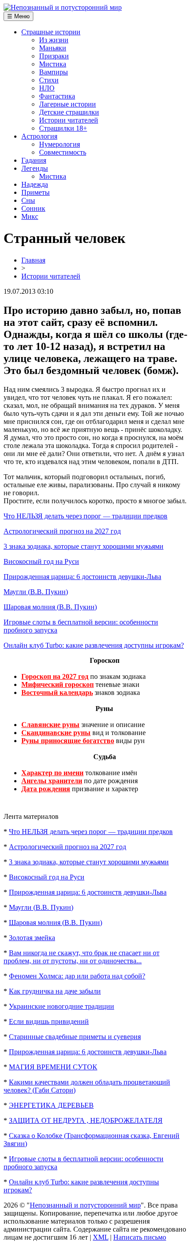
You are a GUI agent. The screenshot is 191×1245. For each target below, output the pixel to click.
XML (100, 1237)
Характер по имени (52, 773)
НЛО (47, 88)
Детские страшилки (69, 112)
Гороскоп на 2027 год (54, 676)
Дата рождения (45, 789)
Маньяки (52, 48)
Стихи (49, 80)
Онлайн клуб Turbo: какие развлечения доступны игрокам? (94, 645)
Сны (28, 200)
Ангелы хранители (51, 781)
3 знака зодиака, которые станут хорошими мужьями (83, 546)
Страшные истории (50, 32)
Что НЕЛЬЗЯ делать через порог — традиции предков (85, 516)
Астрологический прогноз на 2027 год (62, 531)
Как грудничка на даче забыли (55, 991)
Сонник (33, 208)
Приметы (35, 192)
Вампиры (53, 72)
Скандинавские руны (56, 732)
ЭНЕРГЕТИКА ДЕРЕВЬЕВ (51, 1105)
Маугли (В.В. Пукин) (36, 592)
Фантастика (57, 96)
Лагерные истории (67, 104)
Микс (29, 216)
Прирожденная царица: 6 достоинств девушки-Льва (82, 576)
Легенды (34, 168)
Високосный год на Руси (41, 561)
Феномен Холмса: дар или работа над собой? (77, 976)
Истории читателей (68, 120)
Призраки (54, 56)
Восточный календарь (57, 692)
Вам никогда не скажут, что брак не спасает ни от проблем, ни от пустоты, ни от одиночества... (81, 957)
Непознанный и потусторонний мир (85, 1205)
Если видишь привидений (49, 1021)
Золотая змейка (32, 937)
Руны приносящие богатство (67, 740)
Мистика (52, 64)
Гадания (33, 160)
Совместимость (62, 152)
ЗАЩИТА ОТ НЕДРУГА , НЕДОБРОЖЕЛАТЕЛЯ (86, 1120)
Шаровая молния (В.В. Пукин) (50, 607)
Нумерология (59, 144)
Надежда (34, 184)
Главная (33, 260)
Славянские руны (50, 724)
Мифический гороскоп (57, 684)
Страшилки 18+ (63, 128)
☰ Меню (18, 16)
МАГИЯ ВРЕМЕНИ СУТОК (53, 1067)
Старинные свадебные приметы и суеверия (75, 1036)
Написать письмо (139, 1237)
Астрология (39, 136)
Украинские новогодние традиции (61, 1006)
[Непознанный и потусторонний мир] (63, 7)
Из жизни (53, 40)
